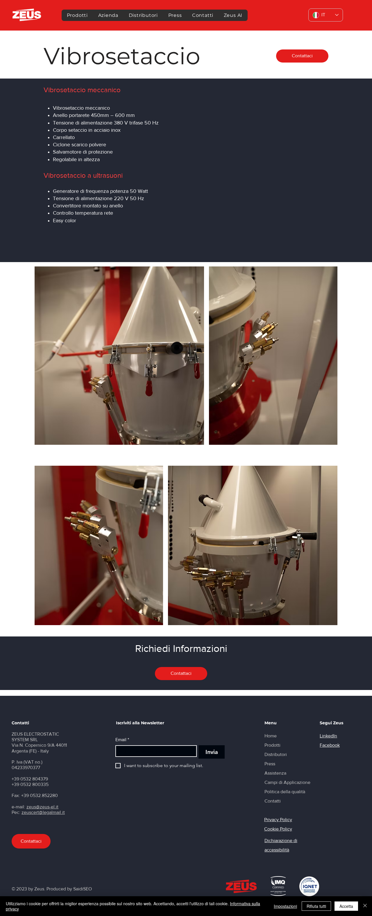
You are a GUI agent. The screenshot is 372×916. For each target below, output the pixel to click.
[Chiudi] (365, 906)
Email (122, 739)
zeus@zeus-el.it (42, 806)
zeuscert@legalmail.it (43, 812)
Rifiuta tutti (316, 906)
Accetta (346, 906)
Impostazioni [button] (285, 906)
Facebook (330, 745)
